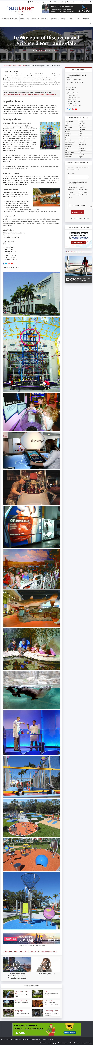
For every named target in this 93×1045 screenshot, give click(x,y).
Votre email (26, 539)
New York (58, 551)
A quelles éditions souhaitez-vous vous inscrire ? (38, 547)
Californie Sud (43, 556)
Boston (42, 553)
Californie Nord (28, 556)
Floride (42, 551)
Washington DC (28, 553)
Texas (57, 556)
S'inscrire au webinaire (46, 528)
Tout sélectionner (28, 551)
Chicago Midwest (60, 553)
